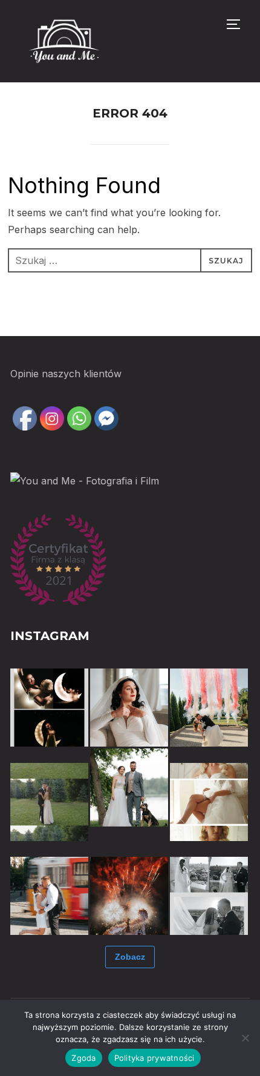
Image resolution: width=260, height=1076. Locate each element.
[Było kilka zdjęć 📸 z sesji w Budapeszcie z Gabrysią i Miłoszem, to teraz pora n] (49, 896)
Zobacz (130, 957)
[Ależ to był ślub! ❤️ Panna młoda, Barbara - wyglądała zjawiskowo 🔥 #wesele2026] (129, 707)
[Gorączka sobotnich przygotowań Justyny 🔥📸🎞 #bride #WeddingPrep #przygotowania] (209, 802)
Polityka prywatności (154, 1058)
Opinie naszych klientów (66, 374)
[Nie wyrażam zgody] (245, 1038)
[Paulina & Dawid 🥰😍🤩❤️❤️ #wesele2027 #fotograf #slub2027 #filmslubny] (209, 707)
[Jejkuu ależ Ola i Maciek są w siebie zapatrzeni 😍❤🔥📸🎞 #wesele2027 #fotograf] (49, 707)
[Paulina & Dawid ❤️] (49, 802)
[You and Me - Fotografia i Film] (84, 481)
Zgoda (83, 1058)
